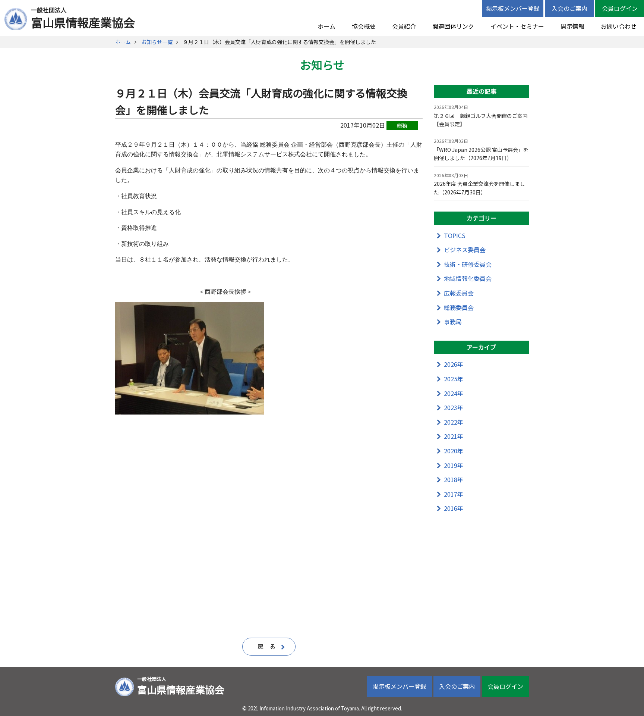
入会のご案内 (569, 8)
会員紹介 (404, 26)
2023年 (453, 407)
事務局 (453, 321)
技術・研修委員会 (468, 264)
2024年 (453, 393)
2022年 (453, 422)
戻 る (266, 646)
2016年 (453, 508)
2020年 (453, 450)
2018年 (453, 479)
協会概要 (364, 26)
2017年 (453, 494)
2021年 (453, 436)
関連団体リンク (453, 26)
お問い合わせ (619, 26)
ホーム (326, 26)
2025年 (453, 378)
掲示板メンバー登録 (513, 8)
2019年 (453, 465)
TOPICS (454, 235)
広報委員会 (459, 292)
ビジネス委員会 (465, 249)
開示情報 (572, 26)
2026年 (453, 364)
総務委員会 (459, 307)
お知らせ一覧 (157, 42)
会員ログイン (620, 8)
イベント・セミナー (517, 26)
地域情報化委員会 (468, 278)
